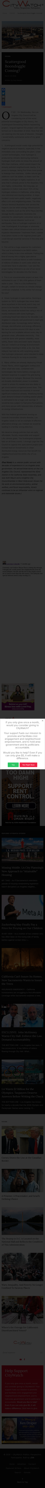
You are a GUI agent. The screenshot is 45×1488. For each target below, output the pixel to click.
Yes (13, 765)
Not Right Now (28, 765)
